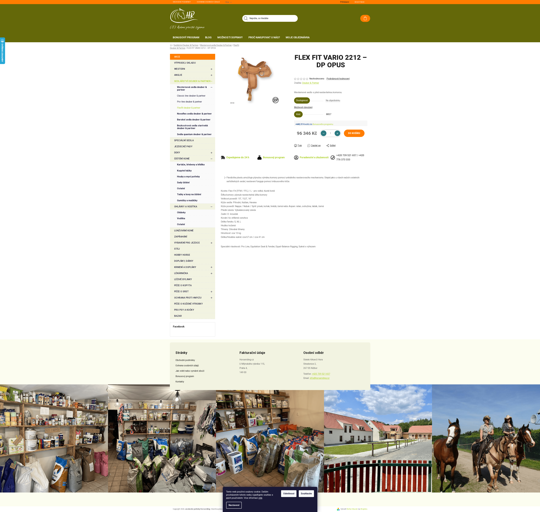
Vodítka (181, 218)
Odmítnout (288, 493)
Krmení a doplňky (185, 267)
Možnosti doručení (303, 107)
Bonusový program (184, 376)
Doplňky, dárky (183, 261)
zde (260, 498)
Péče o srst (181, 291)
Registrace (360, 2)
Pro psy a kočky (184, 310)
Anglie (178, 75)
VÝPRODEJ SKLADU (185, 62)
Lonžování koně (184, 230)
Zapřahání (180, 236)
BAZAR (178, 316)
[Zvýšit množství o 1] (337, 133)
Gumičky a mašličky (187, 200)
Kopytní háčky (184, 170)
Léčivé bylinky (183, 279)
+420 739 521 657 (321, 374)
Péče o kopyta (183, 285)
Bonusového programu (323, 124)
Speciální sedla (184, 140)
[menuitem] (186, 37)
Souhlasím (306, 493)
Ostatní (181, 188)
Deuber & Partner (310, 83)
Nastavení (234, 505)
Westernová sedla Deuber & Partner (192, 88)
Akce (177, 56)
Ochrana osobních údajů (208, 2)
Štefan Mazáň (352, 509)
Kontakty (179, 381)
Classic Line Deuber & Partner (191, 95)
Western (179, 69)
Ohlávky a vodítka (185, 206)
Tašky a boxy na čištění (189, 194)
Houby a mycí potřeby (188, 176)
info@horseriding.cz (320, 378)
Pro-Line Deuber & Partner (189, 101)
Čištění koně (182, 158)
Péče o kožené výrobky (188, 303)
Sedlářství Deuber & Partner (192, 81)
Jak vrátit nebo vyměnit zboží (189, 371)
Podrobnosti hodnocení (338, 78)
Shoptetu (363, 509)
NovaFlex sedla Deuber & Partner (194, 113)
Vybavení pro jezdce (187, 242)
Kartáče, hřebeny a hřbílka (191, 164)
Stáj (177, 248)
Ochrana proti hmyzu (188, 297)
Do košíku (354, 133)
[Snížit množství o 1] (323, 133)
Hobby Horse (182, 255)
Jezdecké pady (183, 146)
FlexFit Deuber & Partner (188, 107)
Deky (177, 152)
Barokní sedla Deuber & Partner (193, 119)
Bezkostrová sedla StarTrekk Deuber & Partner (192, 127)
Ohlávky (181, 212)
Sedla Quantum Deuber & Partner (194, 134)
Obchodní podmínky (182, 2)
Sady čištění (183, 182)
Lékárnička (181, 273)
